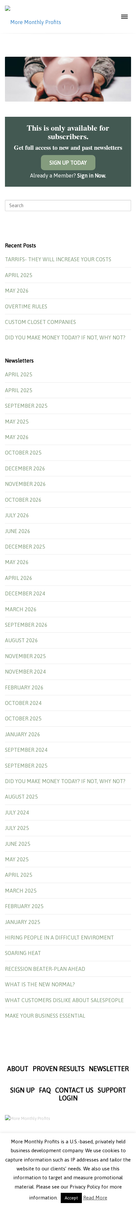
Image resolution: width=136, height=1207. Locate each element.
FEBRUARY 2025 (24, 906)
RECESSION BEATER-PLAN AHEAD (45, 969)
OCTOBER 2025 (23, 453)
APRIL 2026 (18, 578)
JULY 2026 (17, 515)
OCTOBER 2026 (23, 500)
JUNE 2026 (17, 531)
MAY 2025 (17, 422)
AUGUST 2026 (21, 640)
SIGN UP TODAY (68, 163)
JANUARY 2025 (22, 922)
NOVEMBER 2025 (25, 656)
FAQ (45, 1090)
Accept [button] (71, 1197)
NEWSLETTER (109, 1068)
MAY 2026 (17, 291)
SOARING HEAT (23, 953)
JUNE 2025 (17, 844)
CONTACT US (74, 1090)
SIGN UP (22, 1090)
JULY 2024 (17, 812)
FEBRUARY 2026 (24, 687)
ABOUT (17, 1068)
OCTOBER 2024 (23, 703)
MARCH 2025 (21, 891)
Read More (95, 1197)
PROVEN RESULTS (59, 1068)
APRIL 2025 (18, 275)
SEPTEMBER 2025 (26, 406)
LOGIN (68, 1098)
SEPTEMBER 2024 (26, 750)
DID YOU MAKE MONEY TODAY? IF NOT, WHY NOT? (65, 337)
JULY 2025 (17, 828)
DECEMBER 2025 (25, 547)
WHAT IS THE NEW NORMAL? (40, 984)
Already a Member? (68, 175)
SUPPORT (112, 1090)
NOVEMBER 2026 (25, 484)
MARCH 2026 (21, 609)
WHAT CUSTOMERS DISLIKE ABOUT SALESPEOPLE (64, 1000)
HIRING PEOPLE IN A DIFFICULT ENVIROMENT (59, 937)
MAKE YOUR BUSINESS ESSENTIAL (45, 1016)
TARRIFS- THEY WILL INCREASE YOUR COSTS (58, 259)
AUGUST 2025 (21, 797)
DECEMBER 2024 (25, 593)
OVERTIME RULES (26, 306)
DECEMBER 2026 (25, 468)
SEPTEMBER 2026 (26, 625)
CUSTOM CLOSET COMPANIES (40, 322)
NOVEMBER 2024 (25, 672)
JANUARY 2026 (22, 734)
